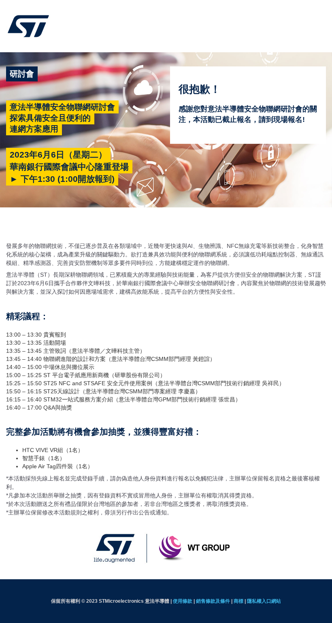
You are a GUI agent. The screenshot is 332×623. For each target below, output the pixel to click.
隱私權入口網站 (264, 601)
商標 (238, 601)
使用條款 (182, 601)
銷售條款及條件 (213, 601)
